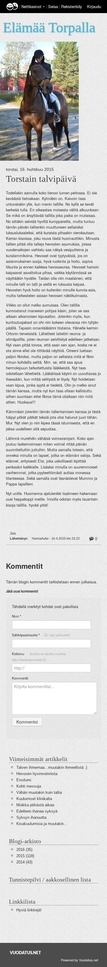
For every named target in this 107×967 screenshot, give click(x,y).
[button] (44, 6)
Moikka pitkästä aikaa (35, 805)
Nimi (16, 616)
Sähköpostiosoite (41, 635)
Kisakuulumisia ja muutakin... (41, 823)
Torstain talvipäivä (41, 179)
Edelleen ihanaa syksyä (36, 811)
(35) (24, 849)
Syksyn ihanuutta (31, 817)
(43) (24, 862)
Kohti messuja (28, 786)
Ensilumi (23, 780)
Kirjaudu (94, 6)
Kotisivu (39, 656)
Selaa (53, 6)
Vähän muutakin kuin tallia (39, 792)
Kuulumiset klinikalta (34, 798)
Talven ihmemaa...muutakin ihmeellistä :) (51, 767)
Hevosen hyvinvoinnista (36, 773)
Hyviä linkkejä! (29, 910)
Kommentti (20, 678)
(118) (25, 856)
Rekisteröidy (71, 6)
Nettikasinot (31, 6)
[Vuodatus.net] (25, 952)
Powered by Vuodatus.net (79, 959)
